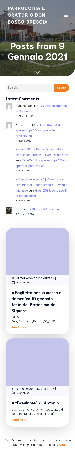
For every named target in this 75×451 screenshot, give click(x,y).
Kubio (63, 445)
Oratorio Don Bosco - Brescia (35, 278)
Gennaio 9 (22, 282)
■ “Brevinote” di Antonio (45, 209)
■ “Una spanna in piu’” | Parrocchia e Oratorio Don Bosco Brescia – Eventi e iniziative (41, 185)
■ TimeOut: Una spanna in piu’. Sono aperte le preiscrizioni (38, 130)
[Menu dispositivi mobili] (66, 15)
